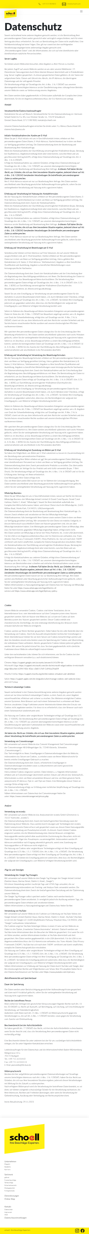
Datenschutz (8, 1209)
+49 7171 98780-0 (49, 4)
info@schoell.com (74, 4)
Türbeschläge (8, 1182)
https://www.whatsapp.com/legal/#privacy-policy (36, 590)
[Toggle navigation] (81, 11)
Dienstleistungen (11, 1195)
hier (70, 905)
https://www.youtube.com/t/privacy (59, 971)
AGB (6, 1214)
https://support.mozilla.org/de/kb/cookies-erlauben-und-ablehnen (47, 673)
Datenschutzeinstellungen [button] (15, 1217)
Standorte (7, 1167)
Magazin (7, 1164)
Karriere (7, 1169)
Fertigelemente (9, 1191)
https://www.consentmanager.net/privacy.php (29, 796)
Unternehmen (10, 1161)
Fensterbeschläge (10, 1180)
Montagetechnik (9, 1188)
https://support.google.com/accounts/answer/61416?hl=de (37, 662)
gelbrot (6, 1177)
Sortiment (8, 1174)
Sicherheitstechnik (10, 1185)
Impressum (8, 1212)
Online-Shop (9, 1198)
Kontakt (7, 1206)
